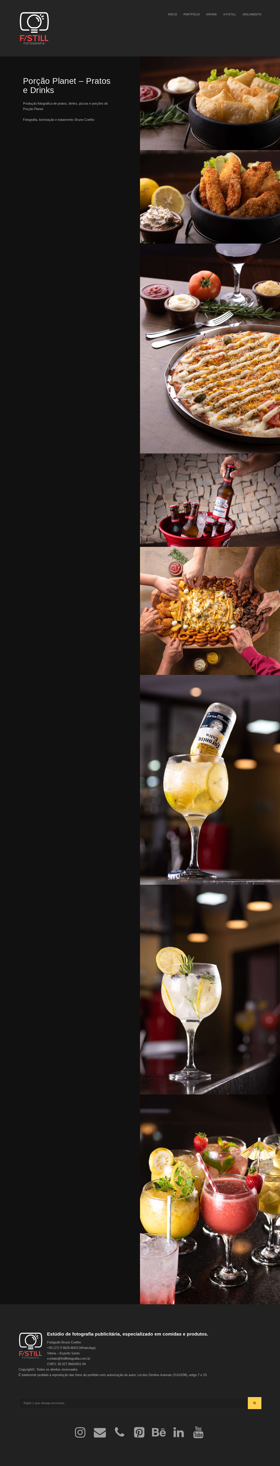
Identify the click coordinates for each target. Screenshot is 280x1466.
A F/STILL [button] (229, 14)
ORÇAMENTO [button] (252, 14)
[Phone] (119, 1432)
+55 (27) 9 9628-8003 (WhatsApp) (71, 1348)
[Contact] (100, 1432)
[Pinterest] (139, 1432)
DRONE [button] (211, 14)
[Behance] (159, 1432)
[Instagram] (80, 1432)
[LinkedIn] (178, 1432)
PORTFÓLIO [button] (192, 14)
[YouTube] (198, 1432)
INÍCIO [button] (172, 14)
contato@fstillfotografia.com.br (68, 1358)
